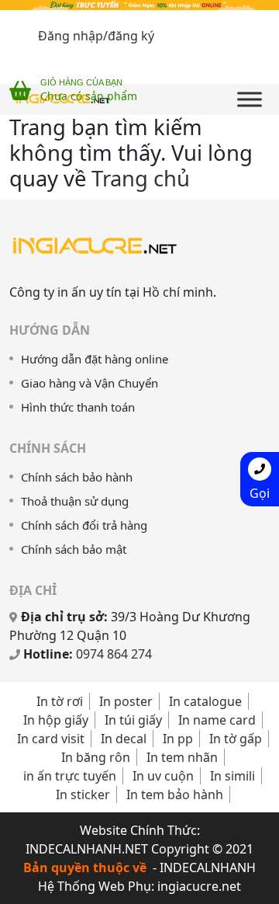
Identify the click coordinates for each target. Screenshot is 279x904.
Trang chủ (140, 178)
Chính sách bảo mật (73, 549)
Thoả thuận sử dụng (75, 501)
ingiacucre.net (199, 886)
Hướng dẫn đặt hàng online (94, 359)
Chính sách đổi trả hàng (84, 525)
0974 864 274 (114, 653)
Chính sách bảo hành (77, 477)
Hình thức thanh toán (78, 407)
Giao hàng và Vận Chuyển (89, 383)
